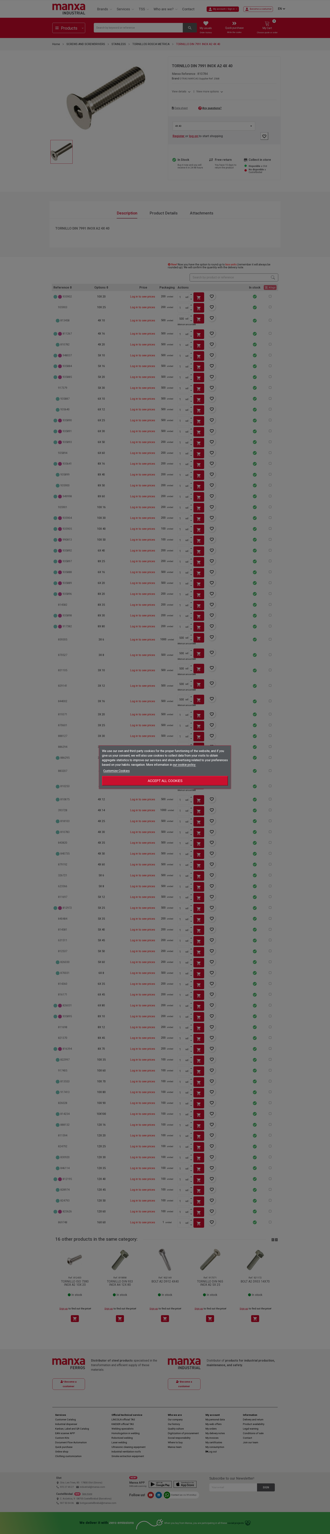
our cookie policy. (184, 764)
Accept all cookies (165, 781)
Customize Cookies (116, 770)
